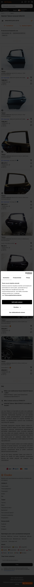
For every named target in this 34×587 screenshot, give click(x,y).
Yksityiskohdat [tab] (17, 277)
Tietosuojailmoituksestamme (13, 295)
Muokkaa (16, 307)
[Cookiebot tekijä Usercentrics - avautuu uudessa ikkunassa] (25, 273)
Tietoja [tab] (28, 277)
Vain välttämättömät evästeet (17, 312)
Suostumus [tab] (6, 277)
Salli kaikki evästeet (17, 302)
